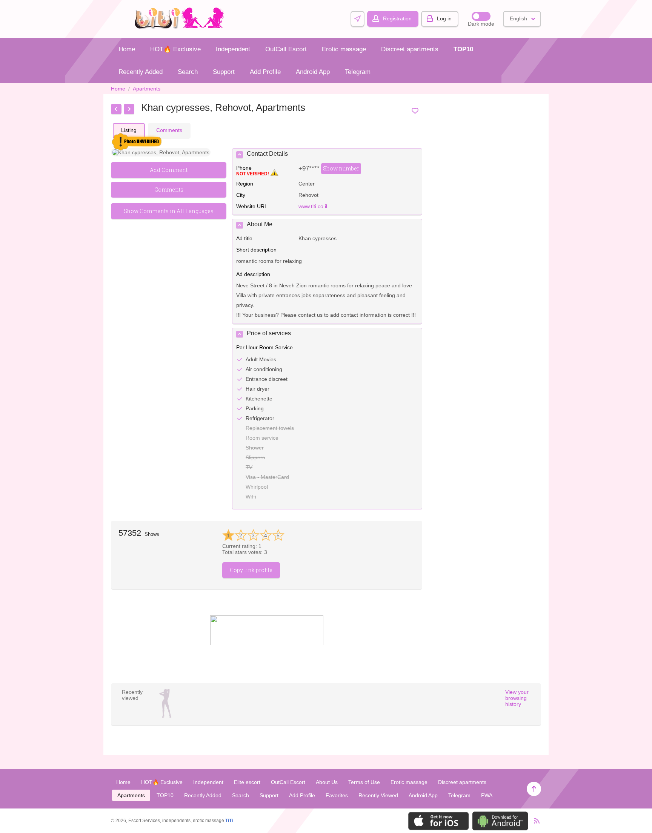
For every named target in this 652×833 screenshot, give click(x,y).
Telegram (358, 71)
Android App (313, 71)
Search (188, 71)
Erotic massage (344, 49)
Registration (397, 18)
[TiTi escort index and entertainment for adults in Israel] (181, 27)
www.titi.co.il (312, 206)
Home (126, 49)
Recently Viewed (378, 795)
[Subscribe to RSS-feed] (534, 820)
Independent (233, 49)
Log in (444, 18)
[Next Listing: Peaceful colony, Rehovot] (129, 109)
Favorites (337, 795)
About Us (327, 782)
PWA (486, 795)
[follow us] (266, 643)
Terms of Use (364, 782)
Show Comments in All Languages (169, 211)
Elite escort (247, 782)
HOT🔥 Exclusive (175, 49)
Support (224, 71)
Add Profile (265, 71)
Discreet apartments (409, 49)
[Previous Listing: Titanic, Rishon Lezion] (116, 109)
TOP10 (463, 49)
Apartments (146, 89)
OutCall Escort (286, 49)
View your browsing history (517, 698)
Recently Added (140, 71)
